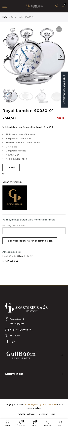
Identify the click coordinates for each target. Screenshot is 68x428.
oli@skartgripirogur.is (21, 329)
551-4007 (15, 335)
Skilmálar (43, 413)
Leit (53, 413)
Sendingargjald (25, 127)
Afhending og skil (11, 251)
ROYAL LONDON (25, 255)
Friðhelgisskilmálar (26, 413)
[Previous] (7, 56)
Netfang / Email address (15, 225)
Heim (4, 17)
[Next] (61, 56)
